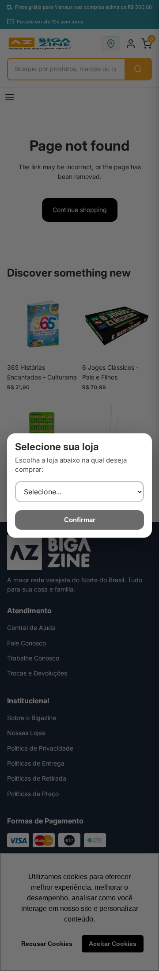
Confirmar (79, 519)
